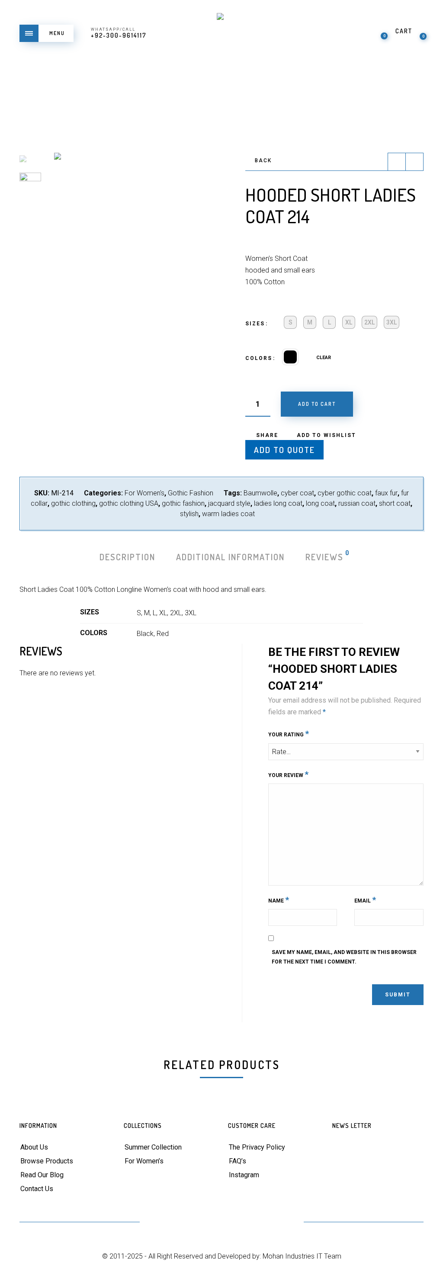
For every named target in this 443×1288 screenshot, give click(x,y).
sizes (255, 324)
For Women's (144, 493)
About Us (34, 1147)
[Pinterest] (200, 1223)
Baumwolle (260, 493)
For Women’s (144, 1161)
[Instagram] (264, 1223)
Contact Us (36, 1189)
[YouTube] (221, 1223)
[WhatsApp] (285, 1223)
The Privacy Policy (257, 1147)
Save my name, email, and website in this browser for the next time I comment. (344, 957)
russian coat (357, 503)
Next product (414, 161)
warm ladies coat (228, 514)
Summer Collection (153, 1147)
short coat (395, 503)
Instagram (244, 1175)
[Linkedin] (243, 1223)
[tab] (127, 557)
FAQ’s (237, 1161)
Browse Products (46, 1161)
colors (258, 358)
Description (127, 556)
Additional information (230, 556)
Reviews (324, 556)
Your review (288, 774)
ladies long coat (278, 503)
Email (365, 900)
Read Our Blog (42, 1175)
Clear (323, 358)
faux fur (386, 493)
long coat (320, 503)
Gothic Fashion (190, 493)
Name (278, 900)
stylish (189, 514)
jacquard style (229, 503)
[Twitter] (158, 1223)
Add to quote (284, 449)
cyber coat (297, 493)
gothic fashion (183, 503)
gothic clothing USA (128, 503)
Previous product (396, 161)
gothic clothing (73, 503)
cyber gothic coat (345, 493)
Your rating (288, 734)
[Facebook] (179, 1223)
